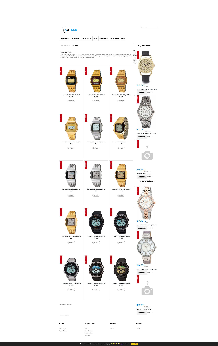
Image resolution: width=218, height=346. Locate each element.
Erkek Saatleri (76, 38)
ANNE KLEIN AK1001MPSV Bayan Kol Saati (147, 133)
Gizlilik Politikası (116, 344)
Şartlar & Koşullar (63, 330)
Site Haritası (87, 335)
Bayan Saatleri (64, 38)
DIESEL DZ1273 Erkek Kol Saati (144, 173)
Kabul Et (134, 344)
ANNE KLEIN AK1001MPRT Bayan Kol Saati (147, 225)
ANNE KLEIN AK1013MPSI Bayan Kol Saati (147, 269)
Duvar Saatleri (104, 38)
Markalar (112, 328)
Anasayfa (63, 45)
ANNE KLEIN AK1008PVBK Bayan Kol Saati (147, 89)
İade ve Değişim (88, 333)
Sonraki (64, 304)
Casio (95, 38)
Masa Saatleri (115, 38)
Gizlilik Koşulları (63, 328)
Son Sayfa (68, 304)
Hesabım (138, 328)
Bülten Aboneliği (88, 330)
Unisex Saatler (87, 38)
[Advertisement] (109, 12)
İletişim (86, 328)
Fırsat (123, 38)
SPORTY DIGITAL (75, 45)
